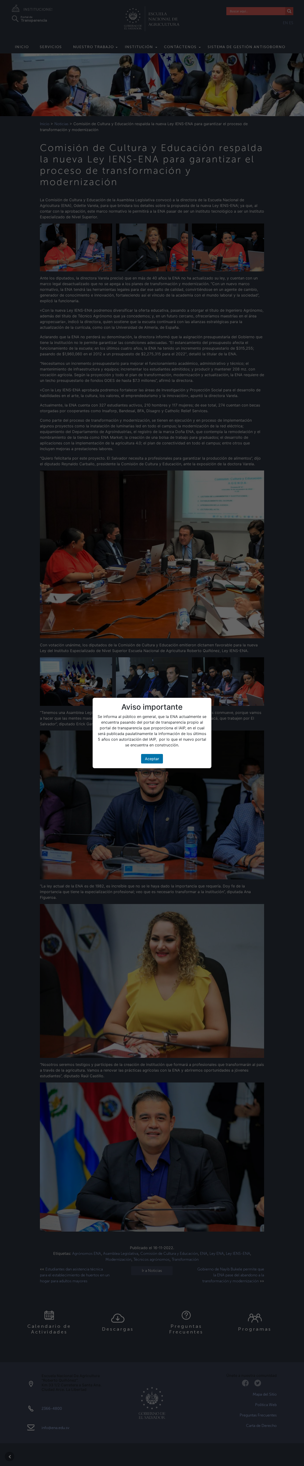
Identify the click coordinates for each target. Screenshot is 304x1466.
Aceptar (152, 758)
